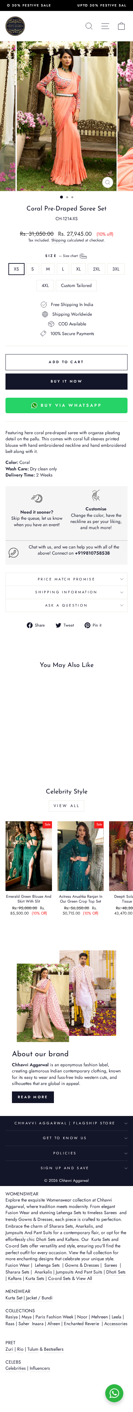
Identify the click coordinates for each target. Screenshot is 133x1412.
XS (16, 269)
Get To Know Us (65, 1138)
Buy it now (66, 381)
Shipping (58, 240)
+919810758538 (92, 553)
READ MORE (33, 1097)
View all (67, 806)
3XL (115, 269)
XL (78, 269)
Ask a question (66, 605)
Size (62, 255)
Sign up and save (65, 1168)
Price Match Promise (66, 579)
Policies (65, 1153)
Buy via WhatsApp (71, 405)
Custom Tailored (76, 285)
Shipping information (66, 592)
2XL (96, 269)
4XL (45, 285)
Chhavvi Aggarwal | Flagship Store (65, 1123)
